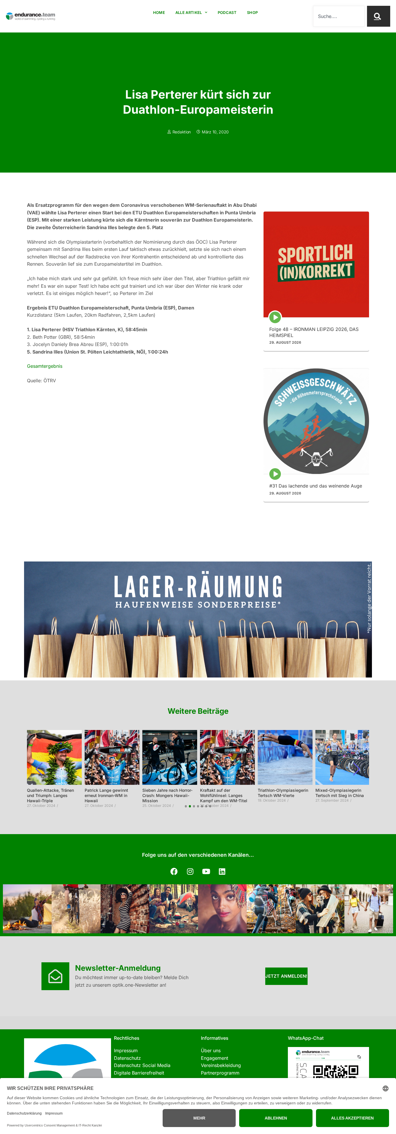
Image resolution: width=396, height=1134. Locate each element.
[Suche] (378, 16)
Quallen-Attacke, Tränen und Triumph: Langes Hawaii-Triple (50, 795)
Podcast (227, 12)
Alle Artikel (188, 12)
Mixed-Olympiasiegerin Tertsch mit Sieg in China (339, 793)
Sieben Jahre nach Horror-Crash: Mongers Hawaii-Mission (167, 795)
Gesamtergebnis (44, 366)
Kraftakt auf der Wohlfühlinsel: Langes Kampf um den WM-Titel (223, 795)
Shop (252, 12)
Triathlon (198, 72)
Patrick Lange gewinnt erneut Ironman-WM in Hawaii (106, 795)
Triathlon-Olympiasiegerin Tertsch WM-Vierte (283, 793)
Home (159, 12)
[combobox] (338, 16)
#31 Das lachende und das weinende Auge (315, 486)
